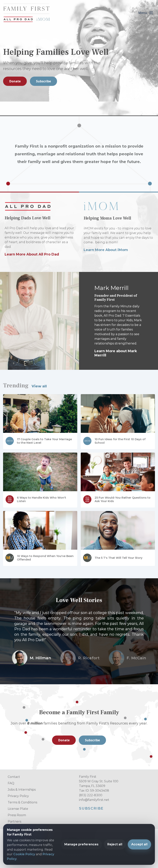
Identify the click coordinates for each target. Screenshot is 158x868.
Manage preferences (81, 844)
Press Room (17, 815)
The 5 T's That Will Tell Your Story (118, 558)
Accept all (139, 844)
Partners (14, 821)
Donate (15, 81)
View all (39, 386)
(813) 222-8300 (90, 795)
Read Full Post (15, 404)
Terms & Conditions (22, 802)
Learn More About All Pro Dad (32, 254)
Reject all (114, 844)
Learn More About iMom (106, 250)
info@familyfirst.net (94, 800)
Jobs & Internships (22, 789)
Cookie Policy (24, 854)
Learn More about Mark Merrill (115, 353)
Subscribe (43, 81)
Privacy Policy (18, 796)
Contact (14, 777)
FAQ (11, 783)
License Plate (18, 809)
